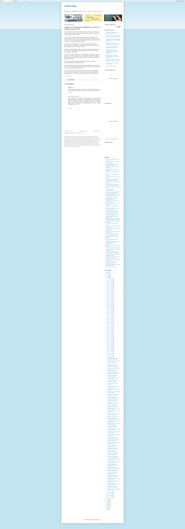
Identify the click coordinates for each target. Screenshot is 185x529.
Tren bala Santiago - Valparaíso (112, 233)
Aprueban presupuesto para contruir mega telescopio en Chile (113, 195)
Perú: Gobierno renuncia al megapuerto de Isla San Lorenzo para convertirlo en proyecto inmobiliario (112, 51)
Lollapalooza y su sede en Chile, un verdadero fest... (113, 481)
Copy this (107, 138)
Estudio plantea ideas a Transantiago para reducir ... (113, 438)
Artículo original (67, 76)
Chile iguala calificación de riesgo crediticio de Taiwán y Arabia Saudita (113, 219)
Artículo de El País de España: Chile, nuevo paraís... (113, 381)
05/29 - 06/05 (110, 327)
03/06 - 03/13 (110, 348)
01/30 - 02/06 (110, 356)
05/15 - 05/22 (110, 331)
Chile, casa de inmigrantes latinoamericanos (112, 427)
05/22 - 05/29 (110, 329)
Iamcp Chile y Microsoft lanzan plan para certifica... (113, 484)
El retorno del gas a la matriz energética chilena (112, 465)
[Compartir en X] (70, 79)
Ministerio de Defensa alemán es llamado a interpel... (113, 361)
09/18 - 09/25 (110, 300)
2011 (107, 277)
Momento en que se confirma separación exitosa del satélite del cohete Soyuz (112, 56)
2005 (107, 507)
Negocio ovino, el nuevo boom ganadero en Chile (113, 403)
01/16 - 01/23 (110, 493)
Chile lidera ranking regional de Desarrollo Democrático (112, 165)
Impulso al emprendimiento (112, 416)
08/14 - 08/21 (110, 309)
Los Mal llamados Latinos (112, 363)
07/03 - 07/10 (110, 319)
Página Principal (83, 131)
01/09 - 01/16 (110, 495)
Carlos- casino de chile (72, 96)
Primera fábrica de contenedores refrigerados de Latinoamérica (112, 180)
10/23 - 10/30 (110, 292)
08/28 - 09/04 (110, 305)
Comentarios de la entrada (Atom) (76, 133)
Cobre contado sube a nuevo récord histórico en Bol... (112, 398)
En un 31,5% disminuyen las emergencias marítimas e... (113, 457)
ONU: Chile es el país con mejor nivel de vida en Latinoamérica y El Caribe (113, 36)
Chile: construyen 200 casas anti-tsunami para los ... (113, 479)
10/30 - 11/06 (110, 290)
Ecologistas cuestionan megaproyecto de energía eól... (113, 468)
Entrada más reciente (69, 131)
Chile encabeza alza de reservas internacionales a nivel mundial (112, 185)
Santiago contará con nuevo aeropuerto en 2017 (111, 199)
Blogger (98, 519)
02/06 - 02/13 (110, 354)
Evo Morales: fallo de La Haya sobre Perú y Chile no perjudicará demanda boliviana (113, 40)
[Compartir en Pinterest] (73, 79)
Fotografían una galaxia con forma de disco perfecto (113, 429)
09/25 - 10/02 (110, 299)
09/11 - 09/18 (110, 302)
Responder (70, 92)
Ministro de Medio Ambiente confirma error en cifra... (112, 406)
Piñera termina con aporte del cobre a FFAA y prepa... (113, 400)
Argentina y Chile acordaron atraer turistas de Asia (114, 490)
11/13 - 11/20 (110, 287)
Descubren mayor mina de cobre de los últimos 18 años (113, 250)
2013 (107, 273)
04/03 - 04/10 (110, 341)
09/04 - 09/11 (110, 304)
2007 (107, 504)
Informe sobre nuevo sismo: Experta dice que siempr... (112, 476)
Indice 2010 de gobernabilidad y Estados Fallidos (112, 217)
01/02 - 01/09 (110, 497)
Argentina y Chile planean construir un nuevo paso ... (112, 487)
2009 (107, 501)
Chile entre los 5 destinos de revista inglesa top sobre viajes (113, 257)
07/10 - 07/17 (110, 317)
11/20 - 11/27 (110, 285)
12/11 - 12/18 (110, 282)
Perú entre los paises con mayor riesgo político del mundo (112, 33)
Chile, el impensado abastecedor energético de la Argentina (112, 47)
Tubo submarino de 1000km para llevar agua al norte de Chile (112, 212)
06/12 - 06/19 (110, 324)
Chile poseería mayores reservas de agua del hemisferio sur (113, 265)
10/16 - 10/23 (110, 294)
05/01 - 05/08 (110, 334)
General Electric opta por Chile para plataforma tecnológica (113, 255)
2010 (107, 499)
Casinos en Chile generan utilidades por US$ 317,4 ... (113, 454)
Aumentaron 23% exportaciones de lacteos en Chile (113, 395)
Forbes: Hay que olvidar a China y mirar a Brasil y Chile (112, 209)
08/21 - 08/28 (110, 307)
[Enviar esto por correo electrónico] (68, 79)
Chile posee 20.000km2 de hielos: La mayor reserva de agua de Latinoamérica (113, 242)
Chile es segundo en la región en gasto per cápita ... (113, 378)
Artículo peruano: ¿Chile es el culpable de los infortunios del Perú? (113, 44)
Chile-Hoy (70, 5)
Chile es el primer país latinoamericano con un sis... (113, 451)
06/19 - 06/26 (110, 322)
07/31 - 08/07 (110, 312)
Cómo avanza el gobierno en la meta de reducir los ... (113, 462)
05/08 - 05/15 (110, 332)
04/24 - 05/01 (110, 336)
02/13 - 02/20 (110, 353)
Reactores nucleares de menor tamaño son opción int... (113, 470)
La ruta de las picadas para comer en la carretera (113, 432)
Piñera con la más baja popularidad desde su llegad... (113, 418)
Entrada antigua (97, 131)
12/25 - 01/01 (110, 278)
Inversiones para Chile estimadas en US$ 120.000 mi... (113, 443)
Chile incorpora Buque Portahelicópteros (110, 190)
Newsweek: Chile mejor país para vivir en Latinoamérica (112, 214)
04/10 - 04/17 (110, 339)
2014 (107, 272)
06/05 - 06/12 (110, 326)
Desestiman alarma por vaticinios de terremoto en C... (113, 409)
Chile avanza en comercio (111, 66)
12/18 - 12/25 (110, 280)
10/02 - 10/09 (110, 297)
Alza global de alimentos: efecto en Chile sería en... (114, 460)
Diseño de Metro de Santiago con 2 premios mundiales (113, 201)
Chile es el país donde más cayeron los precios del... (112, 376)
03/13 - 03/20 (110, 346)
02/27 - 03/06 (110, 349)
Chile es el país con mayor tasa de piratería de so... (113, 435)
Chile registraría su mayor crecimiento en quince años (113, 359)
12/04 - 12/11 (110, 283)
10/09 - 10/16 (110, 295)
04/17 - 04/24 (110, 338)
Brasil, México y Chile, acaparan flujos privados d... (113, 392)
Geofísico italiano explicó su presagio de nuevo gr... (112, 473)
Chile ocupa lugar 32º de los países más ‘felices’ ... (112, 446)
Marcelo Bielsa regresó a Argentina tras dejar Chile (112, 366)
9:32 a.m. (79, 96)
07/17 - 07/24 (110, 316)
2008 (107, 502)
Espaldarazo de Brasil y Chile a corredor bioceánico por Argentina (112, 252)
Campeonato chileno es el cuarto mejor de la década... (113, 424)
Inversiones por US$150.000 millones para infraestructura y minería (113, 192)
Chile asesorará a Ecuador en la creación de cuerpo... (113, 387)
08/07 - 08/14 (110, 310)
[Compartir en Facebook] (72, 79)
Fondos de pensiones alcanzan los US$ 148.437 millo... (114, 440)
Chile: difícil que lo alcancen (111, 266)
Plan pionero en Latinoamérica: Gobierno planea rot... (113, 414)
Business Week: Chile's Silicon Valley (113, 247)
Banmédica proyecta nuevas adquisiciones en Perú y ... (112, 449)
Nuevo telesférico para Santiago (112, 196)
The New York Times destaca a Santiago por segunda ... (113, 373)
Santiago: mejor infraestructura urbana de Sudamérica (112, 262)
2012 (107, 275)
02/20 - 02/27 (110, 351)
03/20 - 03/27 (110, 344)
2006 (107, 506)
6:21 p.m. (74, 87)
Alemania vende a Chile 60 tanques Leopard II (112, 370)
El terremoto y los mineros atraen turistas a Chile (113, 411)
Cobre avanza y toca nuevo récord (113, 368)
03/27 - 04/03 (110, 343)
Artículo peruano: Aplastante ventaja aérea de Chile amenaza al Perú (113, 60)
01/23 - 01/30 (110, 492)
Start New (111, 138)
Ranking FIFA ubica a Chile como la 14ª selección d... (113, 421)
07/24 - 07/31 (110, 314)
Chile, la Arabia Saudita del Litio (112, 235)
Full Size (115, 138)
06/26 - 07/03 (110, 321)
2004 (107, 509)
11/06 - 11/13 (110, 288)
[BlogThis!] (69, 79)
